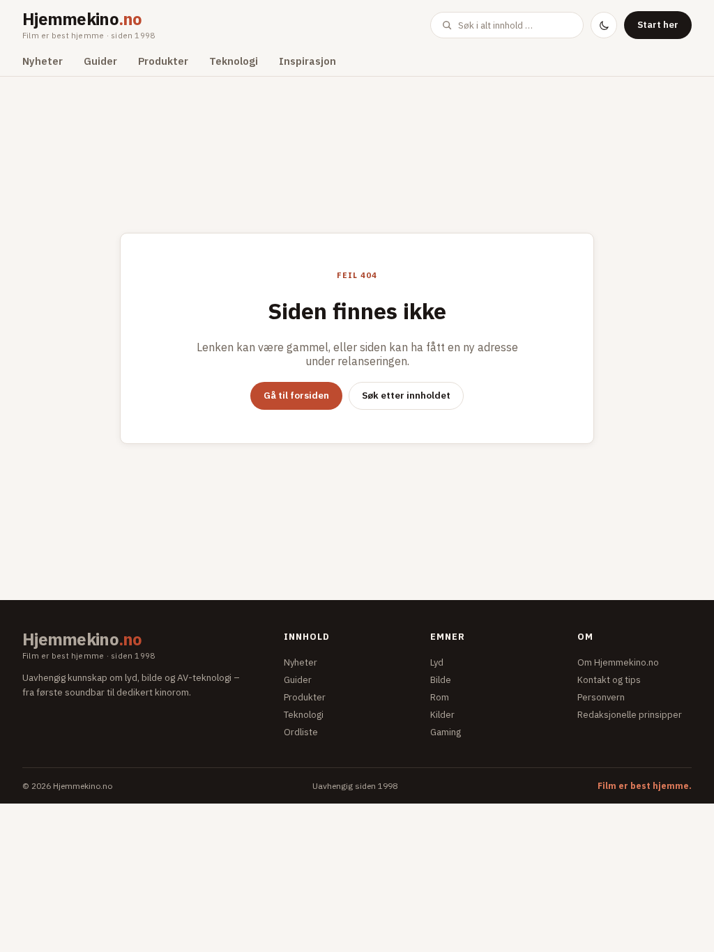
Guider (100, 61)
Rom (439, 697)
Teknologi (233, 61)
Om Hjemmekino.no (618, 662)
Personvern (601, 697)
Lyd (436, 662)
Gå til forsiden (296, 395)
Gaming (445, 732)
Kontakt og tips (609, 680)
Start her (657, 24)
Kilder (442, 715)
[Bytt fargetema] (604, 25)
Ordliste (301, 732)
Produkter (163, 61)
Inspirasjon (307, 61)
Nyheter (42, 61)
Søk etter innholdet (406, 395)
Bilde (440, 680)
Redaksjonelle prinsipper (629, 715)
